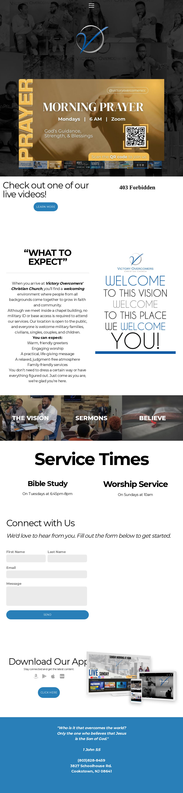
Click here (49, 692)
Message (13, 584)
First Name (15, 552)
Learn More (45, 206)
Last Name (57, 552)
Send (47, 614)
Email (11, 568)
